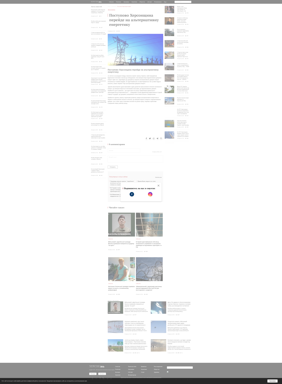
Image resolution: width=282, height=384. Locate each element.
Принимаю (272, 381)
